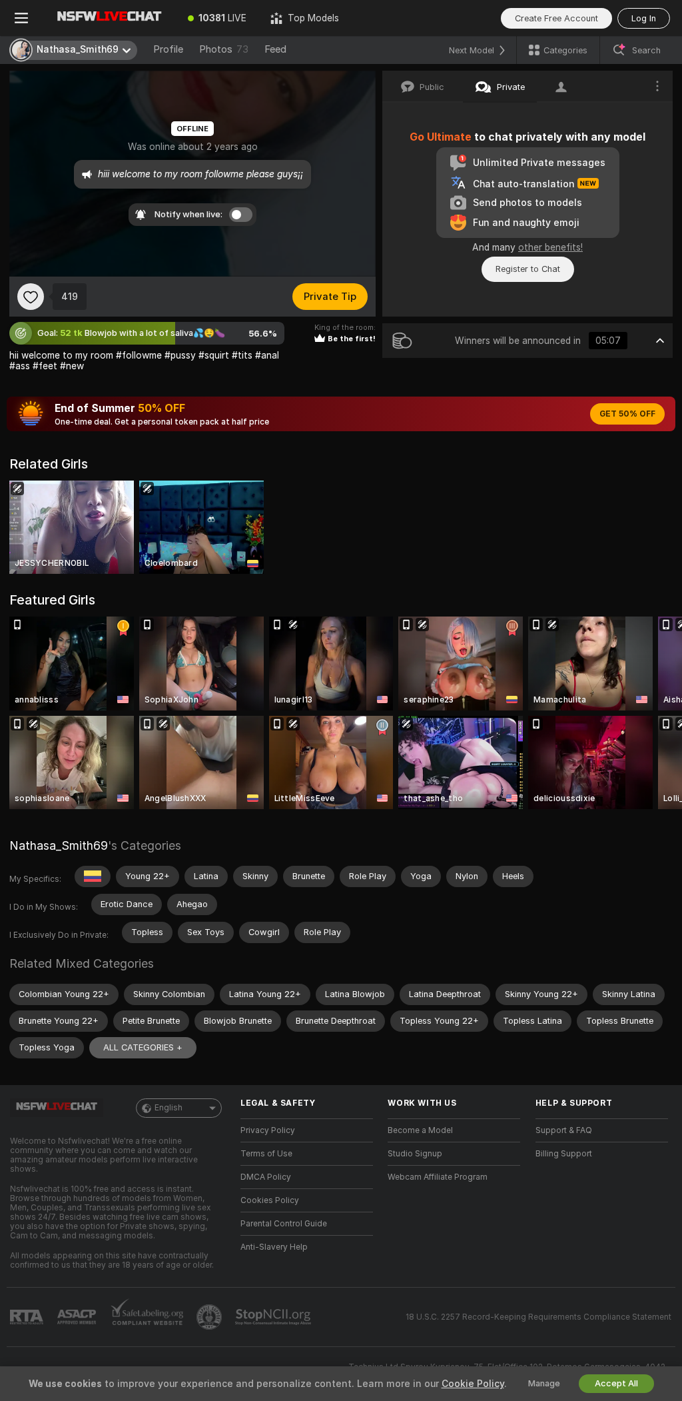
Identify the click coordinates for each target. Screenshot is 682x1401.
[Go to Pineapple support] (210, 1317)
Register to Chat (528, 269)
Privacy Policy (267, 1130)
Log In (643, 18)
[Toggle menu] (21, 18)
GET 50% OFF (627, 414)
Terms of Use (266, 1153)
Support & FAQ (563, 1130)
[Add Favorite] (30, 296)
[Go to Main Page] (109, 18)
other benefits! (550, 247)
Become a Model (420, 1130)
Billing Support (563, 1153)
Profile (168, 49)
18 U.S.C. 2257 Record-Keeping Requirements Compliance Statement (538, 1317)
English (168, 1107)
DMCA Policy (265, 1177)
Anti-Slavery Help (274, 1247)
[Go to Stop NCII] (274, 1317)
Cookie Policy (473, 1383)
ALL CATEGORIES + (142, 1047)
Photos (223, 49)
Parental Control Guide (283, 1223)
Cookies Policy (269, 1200)
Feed (275, 49)
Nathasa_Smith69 (58, 845)
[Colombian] (93, 876)
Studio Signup (415, 1153)
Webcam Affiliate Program (438, 1177)
